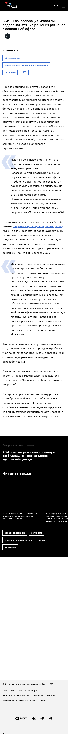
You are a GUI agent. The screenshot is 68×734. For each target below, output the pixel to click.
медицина (10, 547)
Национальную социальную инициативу (38, 226)
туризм (43, 540)
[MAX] (21, 718)
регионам (10, 72)
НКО (23, 72)
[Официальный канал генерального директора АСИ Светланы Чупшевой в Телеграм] (50, 718)
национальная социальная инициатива (26, 65)
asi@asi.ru (41, 700)
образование (12, 58)
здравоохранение (15, 532)
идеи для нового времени (19, 540)
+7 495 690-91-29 (20, 700)
